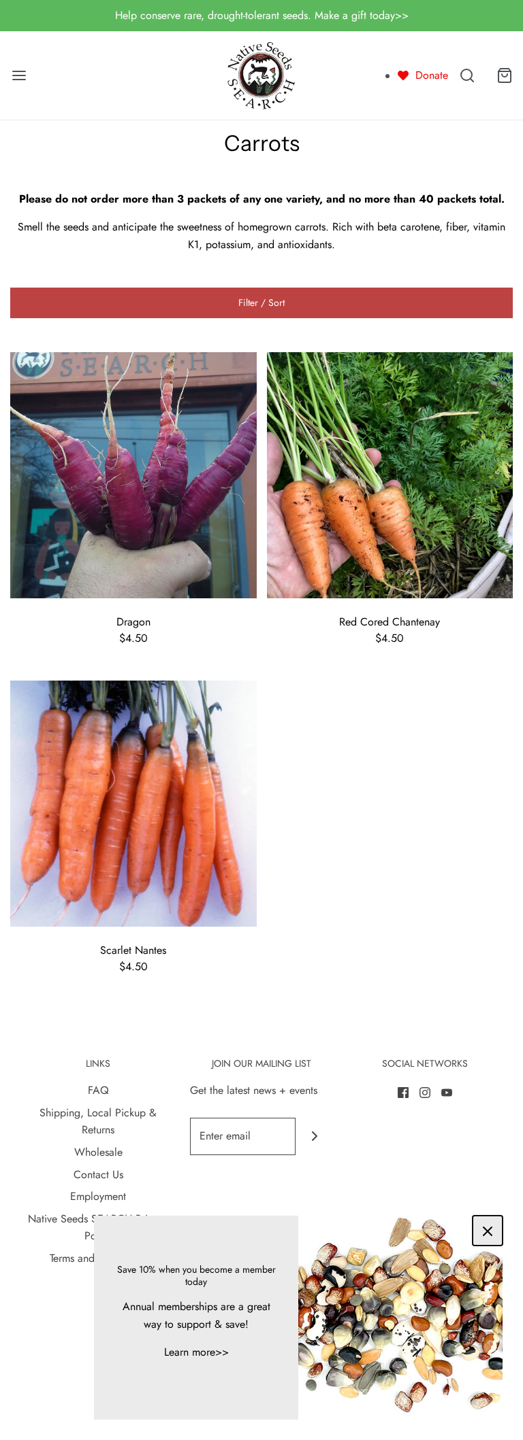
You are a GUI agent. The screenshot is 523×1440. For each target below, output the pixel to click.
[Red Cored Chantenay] (390, 474)
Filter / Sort (261, 302)
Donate (431, 75)
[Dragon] (133, 474)
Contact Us (98, 1174)
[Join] (314, 1136)
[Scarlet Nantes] (133, 802)
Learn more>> (196, 1352)
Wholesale (98, 1152)
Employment (98, 1196)
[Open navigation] (18, 75)
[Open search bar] (467, 75)
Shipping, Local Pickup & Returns (98, 1121)
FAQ (98, 1090)
